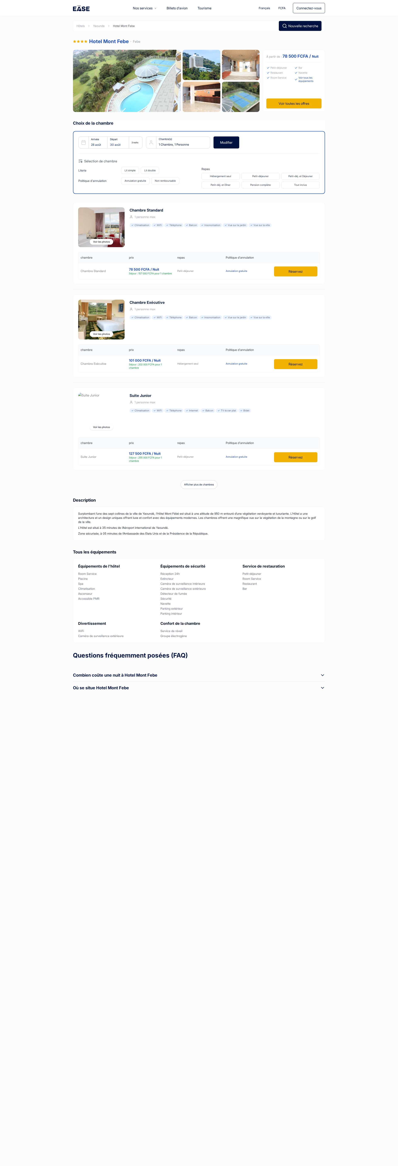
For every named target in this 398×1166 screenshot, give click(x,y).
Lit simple (130, 170)
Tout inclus (300, 184)
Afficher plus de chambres (199, 484)
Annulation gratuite (135, 180)
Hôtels (80, 26)
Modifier (226, 142)
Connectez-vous (309, 8)
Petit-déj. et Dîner (221, 184)
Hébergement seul (220, 176)
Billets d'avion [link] (177, 8)
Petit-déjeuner (260, 176)
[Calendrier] (109, 142)
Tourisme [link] (204, 8)
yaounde (99, 26)
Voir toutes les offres (294, 103)
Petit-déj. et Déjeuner (300, 176)
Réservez (296, 271)
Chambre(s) (165, 139)
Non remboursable (165, 180)
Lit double (150, 170)
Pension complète (260, 184)
